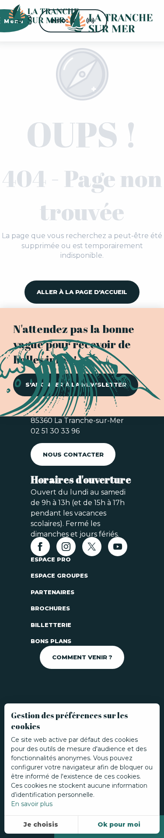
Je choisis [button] (41, 824)
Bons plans (51, 640)
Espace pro (51, 559)
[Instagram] (66, 549)
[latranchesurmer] (100, 20)
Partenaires (52, 592)
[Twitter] (91, 549)
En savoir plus (31, 804)
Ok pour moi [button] (119, 824)
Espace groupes (59, 575)
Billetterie (51, 624)
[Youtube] (117, 549)
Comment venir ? (82, 657)
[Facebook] (40, 549)
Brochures (50, 608)
